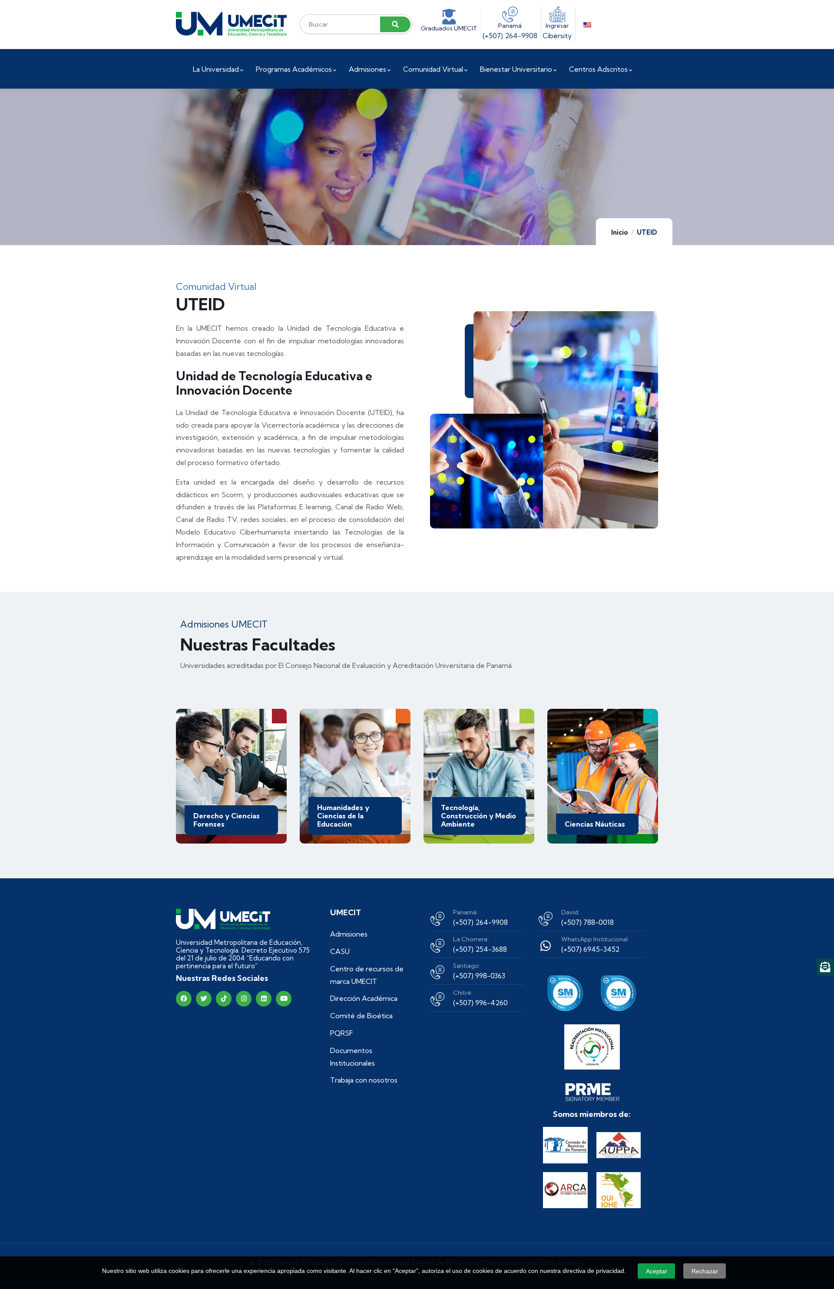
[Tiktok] (224, 999)
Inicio (619, 232)
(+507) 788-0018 (587, 922)
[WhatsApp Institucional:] (546, 946)
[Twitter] (204, 999)
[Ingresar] (557, 14)
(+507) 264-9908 (510, 35)
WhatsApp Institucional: (595, 939)
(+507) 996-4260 (480, 1002)
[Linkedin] (263, 999)
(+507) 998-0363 (479, 975)
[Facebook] (184, 999)
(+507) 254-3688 (480, 949)
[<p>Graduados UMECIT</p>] (449, 17)
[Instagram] (244, 999)
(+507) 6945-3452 (590, 949)
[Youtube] (283, 999)
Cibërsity (557, 35)
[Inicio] (231, 24)
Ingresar (557, 26)
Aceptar (656, 1271)
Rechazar (705, 1271)
